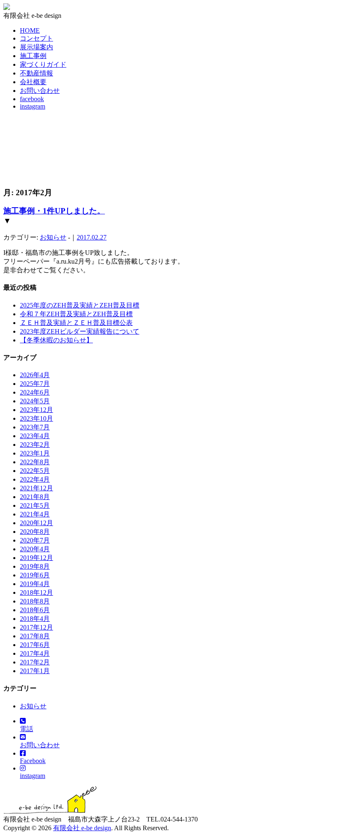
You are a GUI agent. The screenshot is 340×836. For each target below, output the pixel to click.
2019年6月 (35, 575)
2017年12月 (36, 627)
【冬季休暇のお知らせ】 (56, 340)
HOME (30, 30)
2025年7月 (35, 383)
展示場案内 (36, 47)
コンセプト (36, 38)
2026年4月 (35, 374)
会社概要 (33, 81)
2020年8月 (35, 531)
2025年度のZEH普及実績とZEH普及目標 (79, 305)
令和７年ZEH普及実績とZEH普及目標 (76, 313)
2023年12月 (36, 409)
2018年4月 (35, 618)
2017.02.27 (92, 237)
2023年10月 (36, 418)
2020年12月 (36, 522)
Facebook (33, 760)
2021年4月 (35, 514)
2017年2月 (35, 662)
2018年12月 (36, 592)
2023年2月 (35, 444)
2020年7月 (35, 540)
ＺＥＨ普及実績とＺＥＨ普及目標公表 (76, 322)
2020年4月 (35, 548)
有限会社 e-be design (82, 827)
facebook (32, 98)
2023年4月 (35, 435)
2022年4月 (35, 479)
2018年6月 (35, 609)
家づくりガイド (43, 64)
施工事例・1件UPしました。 (54, 210)
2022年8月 (35, 461)
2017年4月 (35, 653)
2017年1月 (35, 670)
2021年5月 (35, 505)
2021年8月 (35, 496)
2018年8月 (35, 601)
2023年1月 (35, 453)
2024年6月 (35, 392)
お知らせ (53, 237)
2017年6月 (35, 644)
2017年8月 (35, 636)
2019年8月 (35, 566)
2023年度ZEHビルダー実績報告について (79, 331)
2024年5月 (35, 401)
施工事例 (33, 55)
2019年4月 (35, 583)
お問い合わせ (40, 90)
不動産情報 (36, 73)
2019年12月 (36, 557)
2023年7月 (35, 427)
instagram (32, 106)
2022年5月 (35, 470)
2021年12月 (36, 488)
